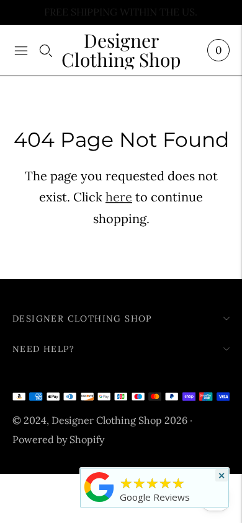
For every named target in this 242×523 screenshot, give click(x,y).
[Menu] (21, 50)
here (118, 196)
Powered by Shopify (58, 439)
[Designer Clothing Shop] (99, 501)
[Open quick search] (46, 50)
